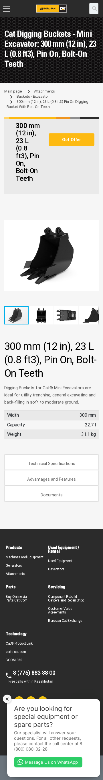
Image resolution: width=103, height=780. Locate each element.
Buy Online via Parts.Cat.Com (16, 598)
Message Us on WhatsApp (51, 762)
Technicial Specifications (51, 463)
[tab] (51, 462)
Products (14, 547)
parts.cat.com (16, 652)
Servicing (56, 587)
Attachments (44, 91)
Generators (14, 566)
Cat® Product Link (19, 643)
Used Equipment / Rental (63, 549)
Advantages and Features (51, 479)
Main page (13, 91)
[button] (93, 225)
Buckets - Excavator (33, 96)
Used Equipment (60, 561)
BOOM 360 (14, 660)
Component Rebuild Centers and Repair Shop (66, 598)
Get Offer (71, 139)
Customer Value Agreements (60, 610)
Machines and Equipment (24, 557)
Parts (11, 587)
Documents (52, 495)
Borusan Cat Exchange (65, 621)
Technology (16, 633)
